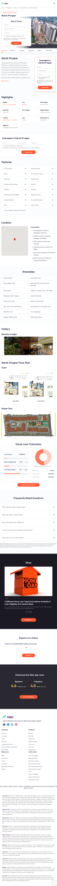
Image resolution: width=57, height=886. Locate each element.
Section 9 (4, 853)
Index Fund (49, 818)
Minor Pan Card (35, 877)
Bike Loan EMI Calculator (22, 801)
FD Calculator (24, 799)
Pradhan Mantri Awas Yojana (37, 826)
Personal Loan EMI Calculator (16, 796)
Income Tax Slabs (43, 852)
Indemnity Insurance (16, 841)
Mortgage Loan (34, 829)
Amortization (5, 829)
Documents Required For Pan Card (10, 877)
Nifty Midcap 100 (43, 821)
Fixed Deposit (37, 860)
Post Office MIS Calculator (31, 796)
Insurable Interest (34, 836)
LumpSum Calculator (41, 799)
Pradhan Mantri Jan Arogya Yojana (10, 836)
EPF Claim (44, 860)
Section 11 (46, 853)
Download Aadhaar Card (30, 867)
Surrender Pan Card (34, 879)
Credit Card (22, 845)
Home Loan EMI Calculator (45, 796)
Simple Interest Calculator (35, 801)
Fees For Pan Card (43, 877)
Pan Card (18, 876)
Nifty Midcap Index (24, 821)
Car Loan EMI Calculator (9, 801)
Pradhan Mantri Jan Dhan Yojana (17, 862)
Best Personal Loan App (30, 809)
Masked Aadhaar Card (9, 870)
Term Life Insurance (36, 835)
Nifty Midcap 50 (34, 821)
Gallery (39, 50)
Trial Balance (29, 846)
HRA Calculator (22, 802)
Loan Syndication (25, 811)
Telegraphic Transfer (42, 845)
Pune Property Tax (43, 829)
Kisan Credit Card (17, 848)
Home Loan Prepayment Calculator (35, 804)
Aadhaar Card (14, 867)
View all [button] (28, 655)
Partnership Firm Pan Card (13, 880)
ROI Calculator (14, 804)
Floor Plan (49, 50)
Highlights (4, 50)
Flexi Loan (21, 809)
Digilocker (21, 867)
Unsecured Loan (14, 809)
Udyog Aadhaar (19, 870)
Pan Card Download (26, 876)
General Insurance (46, 835)
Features (12, 50)
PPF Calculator (16, 799)
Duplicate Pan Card (46, 876)
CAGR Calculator (39, 802)
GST (16, 852)
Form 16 (50, 852)
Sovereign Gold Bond (33, 818)
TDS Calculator (22, 804)
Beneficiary (8, 846)
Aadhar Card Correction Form (39, 869)
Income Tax (11, 852)
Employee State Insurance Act (32, 840)
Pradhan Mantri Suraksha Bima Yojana (21, 835)
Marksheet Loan (35, 812)
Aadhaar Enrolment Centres (18, 872)
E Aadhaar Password (26, 869)
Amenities (31, 50)
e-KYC (34, 845)
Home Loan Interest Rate (15, 826)
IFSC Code (16, 845)
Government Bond (30, 864)
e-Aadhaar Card (30, 872)
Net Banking (29, 845)
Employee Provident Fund (23, 858)
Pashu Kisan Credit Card (45, 812)
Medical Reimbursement (36, 838)
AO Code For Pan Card (25, 877)
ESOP (48, 860)
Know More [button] (28, 620)
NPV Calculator (6, 804)
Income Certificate (12, 853)
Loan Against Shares (19, 812)
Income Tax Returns (33, 852)
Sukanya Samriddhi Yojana (36, 858)
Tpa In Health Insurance (48, 838)
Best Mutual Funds (27, 819)
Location (21, 50)
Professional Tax (39, 853)
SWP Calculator (37, 797)
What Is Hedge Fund (7, 821)
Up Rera (10, 831)
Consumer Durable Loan (43, 809)
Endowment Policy (24, 836)
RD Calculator (31, 799)
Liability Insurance (26, 841)
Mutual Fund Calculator (47, 797)
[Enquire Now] (16, 43)
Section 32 (11, 855)
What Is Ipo (12, 818)
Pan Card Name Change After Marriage (19, 879)
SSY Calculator (12, 797)
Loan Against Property (14, 829)
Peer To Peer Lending (35, 811)
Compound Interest (48, 846)
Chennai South (7, 120)
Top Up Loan (44, 811)
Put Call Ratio (42, 818)
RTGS (23, 846)
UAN (15, 858)
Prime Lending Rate (7, 814)
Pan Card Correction (36, 876)
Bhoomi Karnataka (28, 828)
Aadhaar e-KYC (43, 870)
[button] (51, 347)
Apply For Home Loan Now (28, 485)
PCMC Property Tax (46, 828)
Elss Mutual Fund (37, 819)
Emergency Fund (9, 812)
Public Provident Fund (23, 853)
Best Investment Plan (31, 862)
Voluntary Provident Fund (19, 864)
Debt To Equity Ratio (7, 848)
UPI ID (34, 846)
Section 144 (5, 855)
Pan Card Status (12, 876)
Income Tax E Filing (22, 852)
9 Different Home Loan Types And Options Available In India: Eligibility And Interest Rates (28, 602)
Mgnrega (11, 858)
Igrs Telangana (25, 826)
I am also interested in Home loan (14, 36)
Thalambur (15, 120)
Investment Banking (16, 846)
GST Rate (17, 855)
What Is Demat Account (22, 818)
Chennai (24, 104)
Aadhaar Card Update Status (31, 870)
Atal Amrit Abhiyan (20, 840)
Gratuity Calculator (13, 802)
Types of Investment (7, 864)
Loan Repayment (16, 811)
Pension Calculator (7, 799)
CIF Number (40, 846)
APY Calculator (48, 802)
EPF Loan (27, 812)
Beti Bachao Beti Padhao (27, 860)
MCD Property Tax (25, 829)
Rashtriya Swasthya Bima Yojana (45, 862)
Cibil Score (9, 845)
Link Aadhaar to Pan (45, 879)
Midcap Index (16, 821)
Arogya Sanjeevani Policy (8, 840)
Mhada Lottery (37, 828)
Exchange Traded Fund (48, 819)
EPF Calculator (20, 797)
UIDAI (8, 867)
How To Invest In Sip (7, 819)
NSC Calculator (31, 802)
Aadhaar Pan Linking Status (13, 869)
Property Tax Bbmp (12, 828)
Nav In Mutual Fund (17, 819)
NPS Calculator (28, 797)
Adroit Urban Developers (9, 104)
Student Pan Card (24, 880)
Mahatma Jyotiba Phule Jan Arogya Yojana (18, 838)
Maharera (20, 828)
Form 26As (31, 853)
